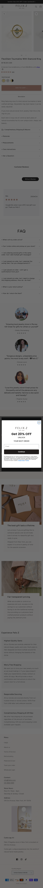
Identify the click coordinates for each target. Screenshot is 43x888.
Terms (27, 460)
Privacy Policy (21, 460)
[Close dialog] (39, 422)
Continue (21, 452)
